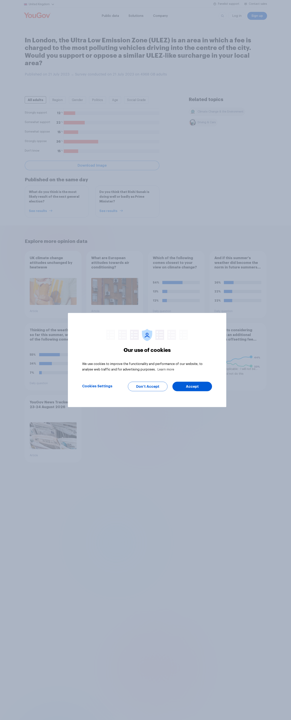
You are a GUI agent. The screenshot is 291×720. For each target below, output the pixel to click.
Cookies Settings (97, 386)
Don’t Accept (147, 386)
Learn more (165, 369)
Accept (192, 386)
